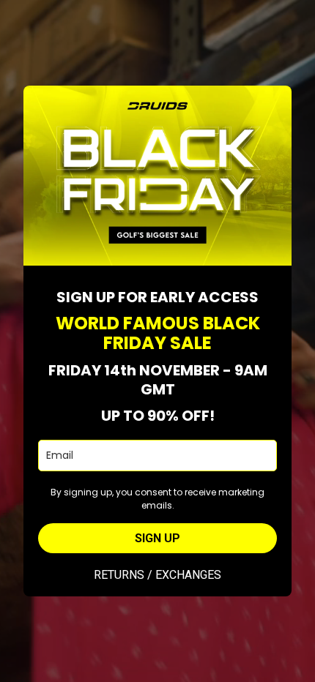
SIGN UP (157, 538)
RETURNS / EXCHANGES (157, 575)
